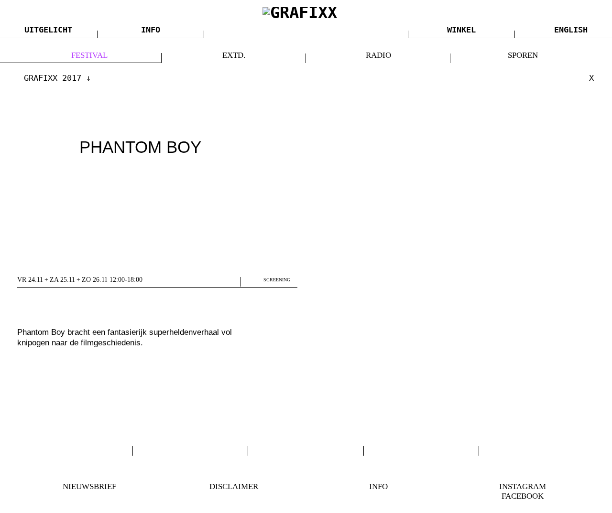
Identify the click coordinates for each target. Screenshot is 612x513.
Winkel (461, 29)
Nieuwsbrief (89, 486)
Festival (89, 55)
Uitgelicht (48, 29)
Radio (378, 55)
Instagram (522, 486)
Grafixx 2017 (52, 78)
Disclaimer (233, 486)
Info (150, 29)
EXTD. (233, 55)
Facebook (523, 496)
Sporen (523, 55)
